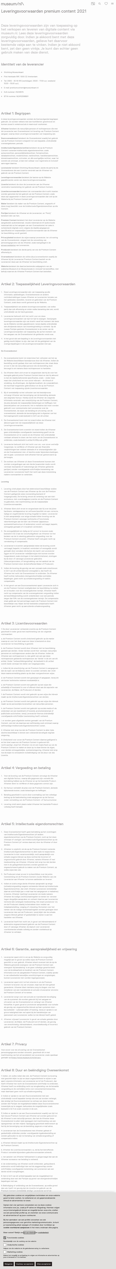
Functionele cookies (15, 1238)
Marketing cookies (15, 1252)
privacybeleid (29, 1233)
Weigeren (9, 1264)
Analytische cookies (15, 1245)
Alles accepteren (44, 1264)
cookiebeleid (43, 1233)
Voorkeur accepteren (24, 1264)
